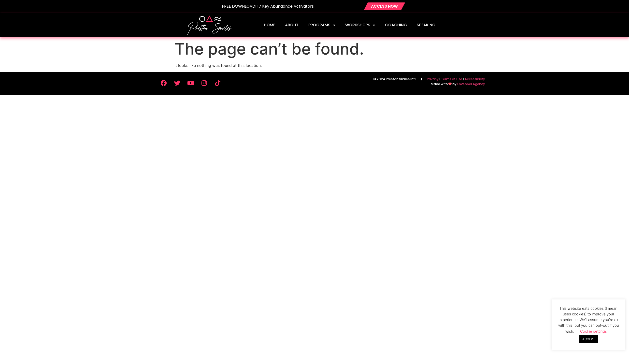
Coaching (396, 25)
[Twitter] (177, 83)
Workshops (357, 25)
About (292, 25)
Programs (319, 25)
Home (269, 25)
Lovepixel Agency (471, 84)
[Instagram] (204, 83)
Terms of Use (451, 79)
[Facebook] (163, 83)
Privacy (433, 79)
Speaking (426, 25)
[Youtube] (191, 83)
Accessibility (475, 79)
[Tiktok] (218, 83)
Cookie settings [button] (593, 331)
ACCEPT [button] (588, 339)
